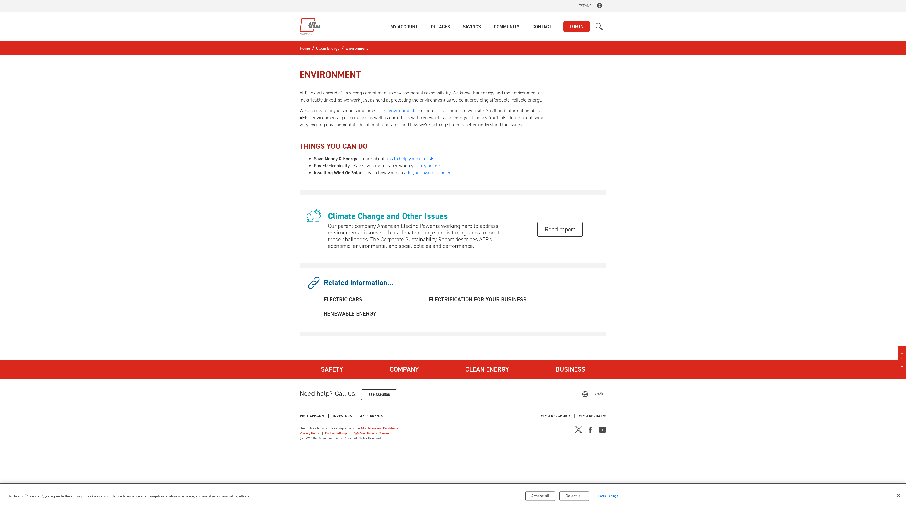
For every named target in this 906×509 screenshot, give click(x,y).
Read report (560, 229)
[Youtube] (602, 429)
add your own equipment (428, 173)
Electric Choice (555, 415)
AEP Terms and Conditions (379, 428)
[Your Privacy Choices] (356, 433)
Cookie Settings (336, 433)
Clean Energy (487, 369)
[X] (578, 429)
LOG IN (576, 26)
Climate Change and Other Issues (388, 216)
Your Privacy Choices (375, 433)
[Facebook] (590, 429)
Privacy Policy (310, 433)
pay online (429, 166)
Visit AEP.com (312, 415)
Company (404, 369)
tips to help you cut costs (410, 159)
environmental (403, 110)
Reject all (574, 496)
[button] (404, 26)
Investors (342, 415)
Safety (332, 369)
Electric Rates (592, 415)
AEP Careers (371, 415)
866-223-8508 (379, 394)
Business (570, 369)
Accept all (540, 496)
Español (586, 5)
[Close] (898, 495)
